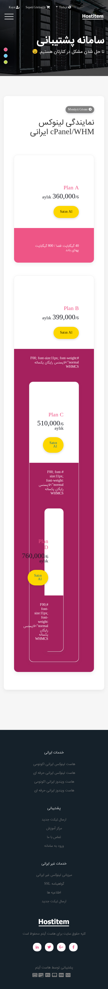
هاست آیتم (42, 968)
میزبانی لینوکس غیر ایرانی (54, 875)
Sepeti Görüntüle (36, 7)
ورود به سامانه (54, 846)
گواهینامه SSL (54, 884)
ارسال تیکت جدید (54, 820)
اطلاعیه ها (54, 893)
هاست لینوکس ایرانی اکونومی (54, 764)
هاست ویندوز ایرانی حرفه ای (54, 791)
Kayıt (12, 7)
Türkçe (63, 7)
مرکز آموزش (54, 828)
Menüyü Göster (78, 109)
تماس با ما (54, 837)
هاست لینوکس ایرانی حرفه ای (54, 773)
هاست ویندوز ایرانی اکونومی (54, 782)
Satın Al (66, 212)
